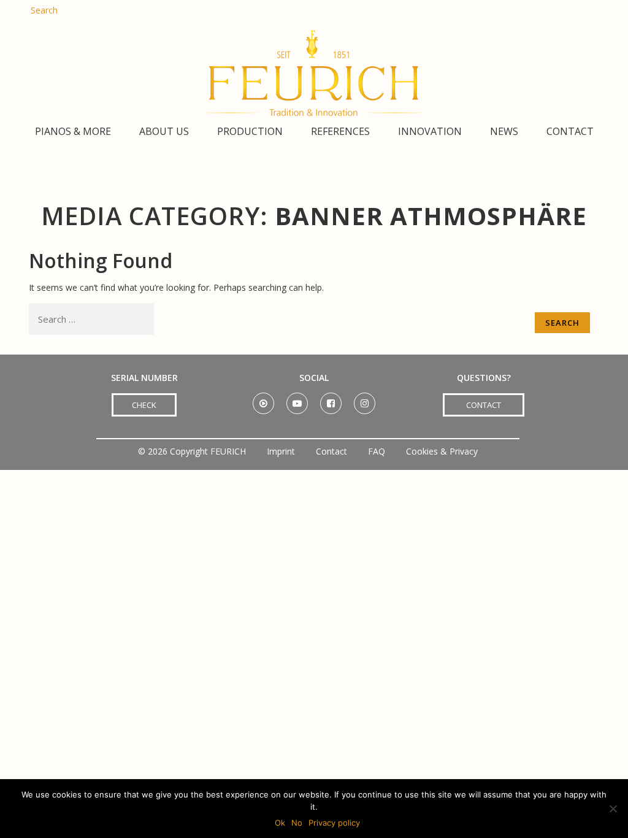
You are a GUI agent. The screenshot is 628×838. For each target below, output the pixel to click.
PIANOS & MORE (73, 131)
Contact (570, 131)
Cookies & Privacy (442, 451)
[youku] (263, 399)
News (504, 131)
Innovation (430, 131)
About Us (164, 131)
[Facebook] (331, 399)
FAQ (376, 451)
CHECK (144, 404)
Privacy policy (334, 823)
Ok (280, 823)
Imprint (281, 451)
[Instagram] (364, 399)
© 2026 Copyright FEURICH (192, 451)
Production (250, 131)
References (340, 131)
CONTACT (483, 404)
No (296, 823)
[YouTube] (297, 399)
